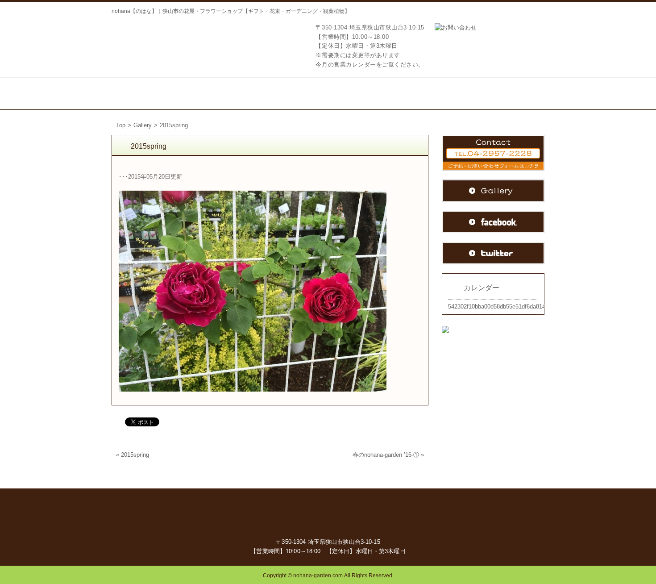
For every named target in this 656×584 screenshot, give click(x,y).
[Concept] (201, 93)
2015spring (135, 454)
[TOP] (143, 93)
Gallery (142, 125)
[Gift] (252, 93)
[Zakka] (350, 93)
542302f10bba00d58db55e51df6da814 (496, 306)
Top (120, 125)
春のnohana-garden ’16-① (386, 454)
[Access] (398, 93)
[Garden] (302, 93)
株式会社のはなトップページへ (156, 41)
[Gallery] (515, 93)
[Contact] (455, 93)
